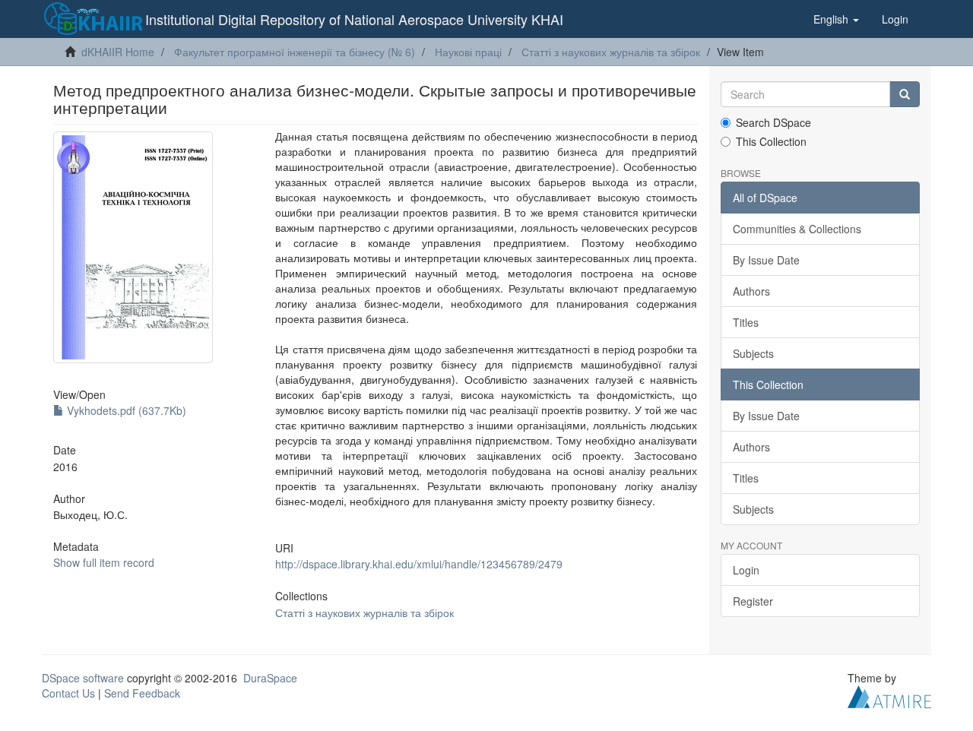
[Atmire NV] (889, 694)
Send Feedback (142, 693)
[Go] (904, 94)
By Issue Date (766, 259)
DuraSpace (270, 677)
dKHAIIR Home (117, 51)
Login (746, 570)
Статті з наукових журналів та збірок (610, 51)
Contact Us (68, 693)
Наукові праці (468, 51)
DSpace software (83, 677)
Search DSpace (773, 122)
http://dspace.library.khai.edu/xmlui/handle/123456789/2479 (419, 563)
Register (753, 601)
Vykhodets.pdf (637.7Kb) (125, 410)
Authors (751, 291)
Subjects (753, 353)
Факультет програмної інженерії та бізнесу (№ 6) (294, 51)
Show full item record (103, 562)
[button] (836, 19)
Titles (746, 322)
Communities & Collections (797, 228)
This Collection (771, 141)
